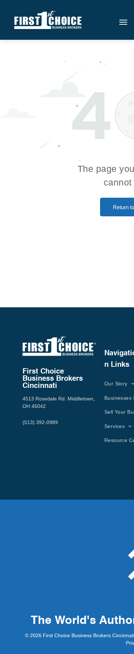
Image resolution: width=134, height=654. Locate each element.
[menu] (123, 22)
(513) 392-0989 (40, 422)
